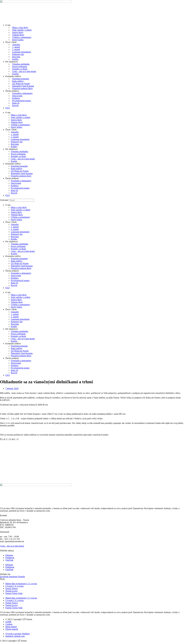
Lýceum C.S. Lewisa (14, 586)
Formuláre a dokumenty (22, 93)
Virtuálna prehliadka (21, 64)
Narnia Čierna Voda (13, 593)
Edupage (9, 555)
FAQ (7, 108)
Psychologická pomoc (21, 100)
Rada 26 (15, 103)
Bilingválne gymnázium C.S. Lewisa (21, 583)
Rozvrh (15, 105)
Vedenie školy (18, 35)
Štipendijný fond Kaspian (23, 86)
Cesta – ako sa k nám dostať (24, 71)
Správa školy (17, 32)
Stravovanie (17, 96)
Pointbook (9, 557)
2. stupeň (16, 49)
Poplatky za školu (19, 69)
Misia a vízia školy (20, 27)
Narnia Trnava (11, 588)
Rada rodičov (18, 81)
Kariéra (15, 74)
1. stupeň (16, 47)
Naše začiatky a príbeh (22, 30)
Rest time (16, 57)
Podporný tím (18, 54)
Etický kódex (18, 40)
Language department (21, 52)
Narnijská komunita (20, 79)
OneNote (9, 560)
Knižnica (16, 98)
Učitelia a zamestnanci (21, 37)
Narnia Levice (11, 591)
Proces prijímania (19, 66)
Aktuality (16, 44)
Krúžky (15, 59)
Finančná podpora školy (22, 88)
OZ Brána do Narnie (21, 83)
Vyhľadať (4, 200)
